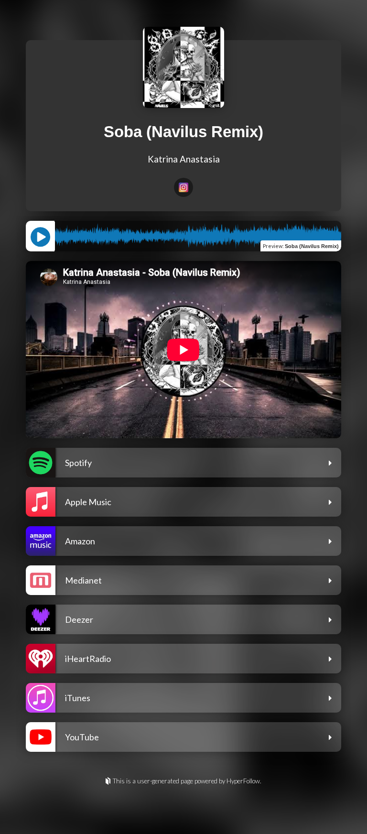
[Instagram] (183, 187)
